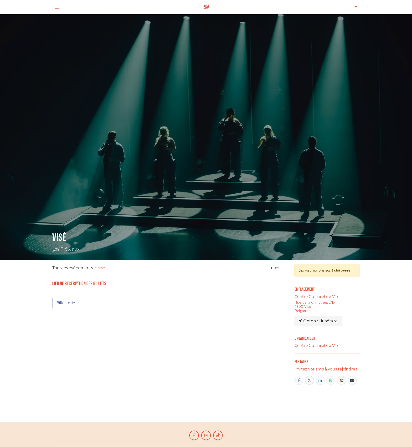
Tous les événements (72, 268)
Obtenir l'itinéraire (320, 321)
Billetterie (65, 303)
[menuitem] (274, 268)
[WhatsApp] (330, 380)
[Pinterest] (341, 380)
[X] (309, 380)
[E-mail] (352, 380)
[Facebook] (298, 380)
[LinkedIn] (320, 380)
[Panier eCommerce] (355, 7)
